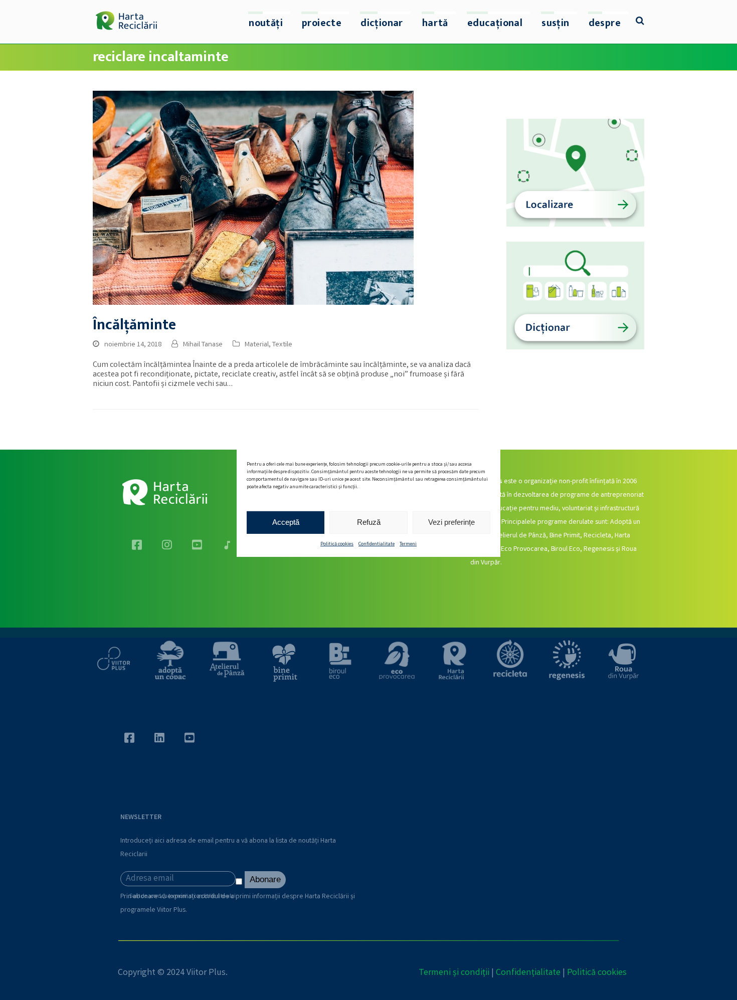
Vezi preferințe (451, 522)
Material (257, 344)
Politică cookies (336, 543)
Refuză (369, 522)
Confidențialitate (528, 972)
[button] (640, 22)
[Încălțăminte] (253, 198)
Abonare (265, 879)
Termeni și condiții (454, 972)
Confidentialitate (376, 543)
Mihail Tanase (203, 344)
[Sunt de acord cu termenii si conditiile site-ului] (240, 884)
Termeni (408, 543)
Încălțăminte (134, 325)
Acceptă (285, 522)
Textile (282, 344)
